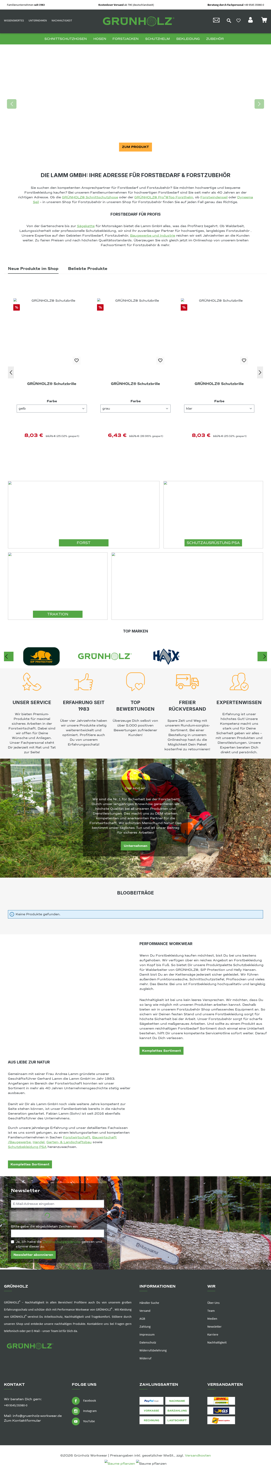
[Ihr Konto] (251, 21)
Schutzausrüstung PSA (213, 543)
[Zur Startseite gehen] (137, 21)
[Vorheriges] (11, 372)
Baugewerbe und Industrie (152, 236)
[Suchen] (229, 20)
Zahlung (145, 1326)
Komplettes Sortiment (161, 1051)
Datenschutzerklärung (62, 1242)
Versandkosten (198, 1456)
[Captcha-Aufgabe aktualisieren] (93, 1216)
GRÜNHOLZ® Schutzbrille (51, 384)
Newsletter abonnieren (33, 1255)
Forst (83, 543)
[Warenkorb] (264, 21)
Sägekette (86, 226)
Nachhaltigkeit (62, 20)
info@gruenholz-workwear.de (37, 1416)
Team (211, 1311)
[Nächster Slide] (259, 104)
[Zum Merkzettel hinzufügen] (77, 361)
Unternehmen (38, 20)
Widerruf (145, 1358)
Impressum (147, 1334)
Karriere (212, 1334)
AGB (142, 1318)
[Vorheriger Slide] (11, 104)
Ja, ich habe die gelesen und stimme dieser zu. (59, 1244)
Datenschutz (147, 1342)
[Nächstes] (260, 372)
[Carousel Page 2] (135, 159)
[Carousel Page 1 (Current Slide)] (131, 159)
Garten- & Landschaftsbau (69, 1142)
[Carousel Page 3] (140, 159)
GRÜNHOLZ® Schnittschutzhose (90, 197)
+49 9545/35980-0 (15, 1405)
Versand (144, 1311)
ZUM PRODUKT (135, 147)
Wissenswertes (14, 20)
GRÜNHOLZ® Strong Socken (219, 384)
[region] (135, 103)
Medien (212, 1318)
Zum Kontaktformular (22, 1421)
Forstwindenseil (214, 197)
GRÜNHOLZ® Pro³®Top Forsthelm (163, 197)
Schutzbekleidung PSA (27, 1147)
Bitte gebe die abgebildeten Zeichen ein (46, 1226)
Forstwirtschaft (76, 1137)
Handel (38, 1142)
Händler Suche (149, 1303)
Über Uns (213, 1303)
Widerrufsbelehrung (153, 1350)
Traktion (57, 614)
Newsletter (214, 1326)
